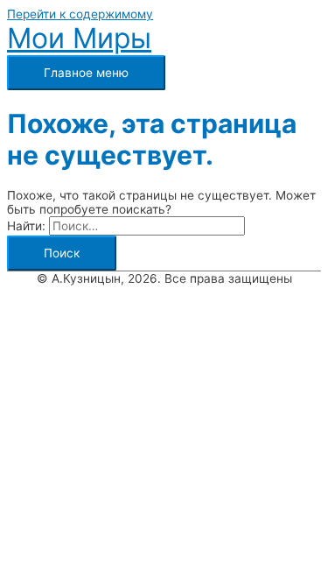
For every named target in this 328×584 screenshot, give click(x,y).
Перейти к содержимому (80, 14)
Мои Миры (79, 38)
